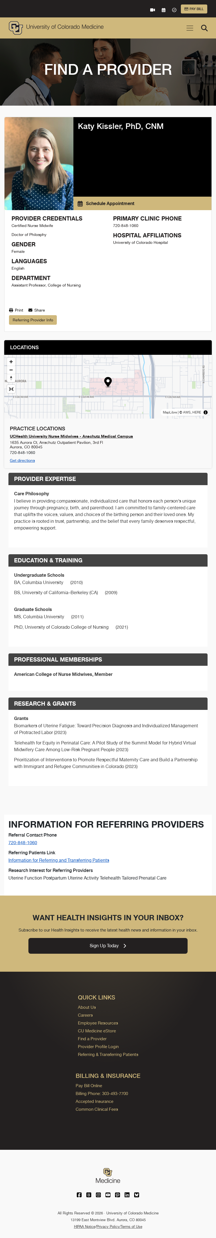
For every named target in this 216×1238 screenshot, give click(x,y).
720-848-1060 (22, 842)
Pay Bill (197, 9)
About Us (87, 1007)
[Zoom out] (11, 370)
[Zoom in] (11, 362)
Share (39, 310)
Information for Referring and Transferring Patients (58, 860)
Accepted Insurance (94, 1101)
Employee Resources (98, 1023)
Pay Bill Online (89, 1085)
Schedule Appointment (109, 203)
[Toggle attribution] (205, 412)
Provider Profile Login (98, 1046)
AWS (187, 412)
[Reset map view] (11, 389)
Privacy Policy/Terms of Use (119, 1227)
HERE (196, 412)
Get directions (22, 460)
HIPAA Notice (84, 1227)
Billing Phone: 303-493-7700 (102, 1093)
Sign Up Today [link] (104, 945)
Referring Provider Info (33, 320)
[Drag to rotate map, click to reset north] (11, 378)
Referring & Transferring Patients (108, 1054)
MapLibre (170, 412)
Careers (85, 1015)
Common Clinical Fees (97, 1109)
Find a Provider (92, 1038)
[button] (108, 383)
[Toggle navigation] (189, 28)
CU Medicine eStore (97, 1030)
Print (18, 310)
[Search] (204, 28)
